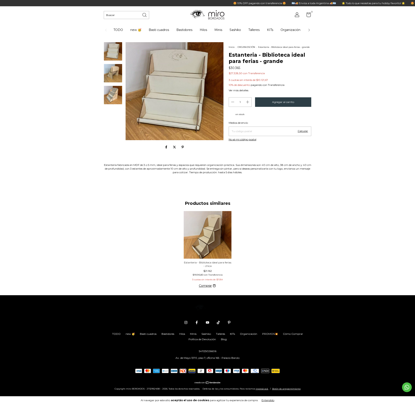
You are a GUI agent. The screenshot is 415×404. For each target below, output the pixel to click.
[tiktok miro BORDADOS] (218, 322)
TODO (118, 30)
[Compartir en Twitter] (175, 147)
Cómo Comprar (293, 333)
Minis (218, 30)
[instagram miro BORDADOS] (186, 322)
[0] (307, 15)
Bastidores (184, 30)
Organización (290, 30)
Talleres (254, 30)
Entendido (268, 400)
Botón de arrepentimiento (286, 388)
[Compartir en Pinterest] (182, 147)
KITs (270, 30)
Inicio (232, 47)
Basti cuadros (159, 30)
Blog (224, 339)
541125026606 (207, 351)
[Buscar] (144, 14)
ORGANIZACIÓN (246, 47)
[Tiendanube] (207, 383)
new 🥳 (135, 30)
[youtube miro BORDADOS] (207, 322)
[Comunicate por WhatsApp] (407, 387)
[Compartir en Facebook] (167, 147)
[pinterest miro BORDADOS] (229, 322)
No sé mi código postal (242, 139)
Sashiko (235, 30)
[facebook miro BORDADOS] (196, 322)
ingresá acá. (262, 388)
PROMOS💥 (270, 333)
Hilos (203, 30)
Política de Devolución (202, 339)
